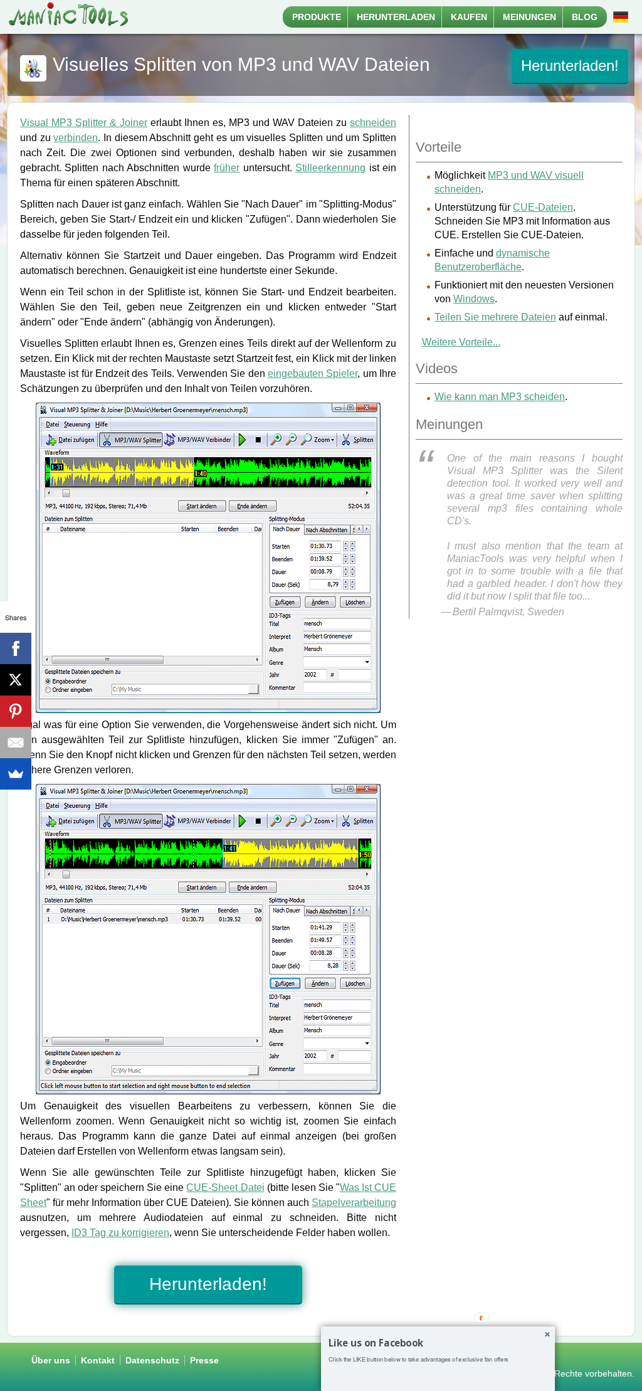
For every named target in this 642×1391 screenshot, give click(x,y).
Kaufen (469, 17)
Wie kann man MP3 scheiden (499, 396)
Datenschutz (152, 1360)
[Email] (15, 742)
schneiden (373, 122)
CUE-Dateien (543, 207)
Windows (474, 299)
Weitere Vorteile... (461, 342)
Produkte (316, 17)
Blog (584, 17)
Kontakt (98, 1360)
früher (226, 167)
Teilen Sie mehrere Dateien (495, 317)
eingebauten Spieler (312, 373)
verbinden (75, 137)
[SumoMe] (15, 774)
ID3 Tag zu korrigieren (120, 1232)
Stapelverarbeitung (354, 1202)
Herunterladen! (570, 65)
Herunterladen (396, 17)
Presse (204, 1360)
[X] (15, 680)
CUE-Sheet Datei (225, 1187)
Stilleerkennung (330, 167)
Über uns (50, 1360)
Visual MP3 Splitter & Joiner (83, 122)
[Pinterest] (15, 711)
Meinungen (529, 17)
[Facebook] (15, 648)
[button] (438, 1343)
